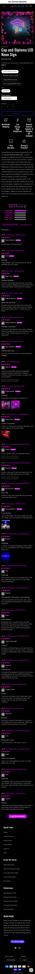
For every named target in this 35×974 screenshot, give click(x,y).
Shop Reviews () (26, 224)
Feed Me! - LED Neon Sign (14, 341)
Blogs (5, 853)
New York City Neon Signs (12, 869)
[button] (4, 6)
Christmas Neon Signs (10, 905)
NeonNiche (20, 972)
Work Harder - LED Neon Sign (15, 610)
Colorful (5, 91)
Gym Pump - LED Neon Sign (15, 386)
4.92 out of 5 (22, 205)
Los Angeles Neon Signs (11, 873)
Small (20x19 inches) (10, 71)
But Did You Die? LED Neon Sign (16, 565)
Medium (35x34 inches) (10, 75)
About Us (6, 848)
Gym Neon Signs (9, 909)
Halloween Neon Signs (11, 901)
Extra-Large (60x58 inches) (12, 84)
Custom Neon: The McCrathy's (16, 235)
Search (6, 832)
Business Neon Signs (10, 897)
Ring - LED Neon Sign (13, 361)
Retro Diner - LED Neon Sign (15, 271)
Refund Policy (8, 840)
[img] (17, 205)
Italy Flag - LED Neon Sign (14, 293)
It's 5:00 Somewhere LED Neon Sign (18, 444)
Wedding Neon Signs (10, 893)
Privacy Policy (8, 844)
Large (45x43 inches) (10, 79)
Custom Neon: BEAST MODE (15, 250)
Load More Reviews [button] (17, 816)
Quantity (3, 103)
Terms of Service (9, 836)
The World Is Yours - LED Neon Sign (17, 414)
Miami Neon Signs (9, 865)
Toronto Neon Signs (10, 877)
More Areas (7, 881)
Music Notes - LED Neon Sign (15, 503)
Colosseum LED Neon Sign (14, 317)
